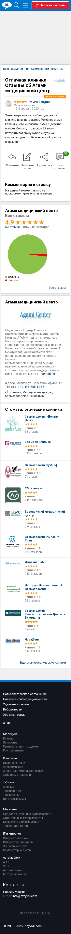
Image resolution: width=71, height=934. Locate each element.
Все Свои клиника (38, 442)
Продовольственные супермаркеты (27, 814)
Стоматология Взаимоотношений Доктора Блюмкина (45, 614)
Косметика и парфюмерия (21, 822)
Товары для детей (15, 826)
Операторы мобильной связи (23, 771)
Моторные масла (15, 874)
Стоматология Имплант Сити (42, 538)
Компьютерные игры (17, 850)
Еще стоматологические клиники (43, 662)
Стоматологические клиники (25, 396)
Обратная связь (14, 714)
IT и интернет (12, 833)
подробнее (48, 374)
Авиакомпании (13, 767)
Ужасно (13, 280)
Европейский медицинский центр (45, 513)
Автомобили (11, 857)
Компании (10, 758)
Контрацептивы (13, 750)
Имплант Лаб (34, 562)
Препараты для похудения (21, 746)
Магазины (10, 809)
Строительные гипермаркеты (23, 818)
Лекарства (10, 742)
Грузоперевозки (14, 763)
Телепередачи (12, 791)
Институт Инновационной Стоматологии (43, 587)
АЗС (6, 862)
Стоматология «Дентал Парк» (42, 418)
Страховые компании (17, 775)
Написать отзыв (52, 5)
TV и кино (9, 782)
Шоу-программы (14, 799)
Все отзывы (57, 288)
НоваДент (32, 639)
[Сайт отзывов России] (7, 5)
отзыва (12, 227)
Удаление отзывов (16, 704)
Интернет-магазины (16, 838)
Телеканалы (11, 795)
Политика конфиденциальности (25, 699)
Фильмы (9, 787)
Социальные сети (15, 846)
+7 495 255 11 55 (32, 387)
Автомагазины (13, 870)
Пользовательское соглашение (25, 694)
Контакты (13, 884)
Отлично (13, 276)
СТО (6, 866)
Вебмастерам (12, 709)
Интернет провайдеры (18, 842)
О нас (6, 723)
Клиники (15, 392)
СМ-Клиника (34, 488)
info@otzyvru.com (25, 896)
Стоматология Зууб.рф (41, 465)
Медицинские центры (37, 392)
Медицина (10, 734)
